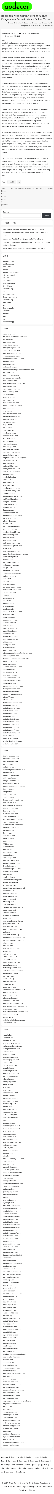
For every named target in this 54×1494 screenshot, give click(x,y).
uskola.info (7, 1285)
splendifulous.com (10, 1214)
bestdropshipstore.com (12, 1142)
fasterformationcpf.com (12, 414)
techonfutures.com (10, 1349)
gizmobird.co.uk (9, 764)
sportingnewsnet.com (11, 488)
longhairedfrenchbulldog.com (15, 458)
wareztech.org (8, 400)
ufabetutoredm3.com (11, 727)
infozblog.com (8, 902)
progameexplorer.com (11, 1420)
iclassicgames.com (10, 441)
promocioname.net (10, 882)
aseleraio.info (8, 598)
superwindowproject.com (13, 970)
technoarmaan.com (10, 1398)
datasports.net (8, 510)
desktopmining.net (10, 995)
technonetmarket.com (11, 1277)
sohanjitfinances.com (11, 678)
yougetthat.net (8, 430)
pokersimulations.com (11, 1206)
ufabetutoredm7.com (11, 730)
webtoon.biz (8, 480)
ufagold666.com (9, 1332)
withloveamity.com (10, 1115)
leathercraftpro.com (10, 637)
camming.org (8, 1051)
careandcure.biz (9, 623)
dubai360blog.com (10, 535)
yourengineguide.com (11, 1368)
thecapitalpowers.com (11, 689)
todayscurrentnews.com (12, 694)
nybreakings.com (10, 1371)
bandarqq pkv (8, 261)
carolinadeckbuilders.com (13, 825)
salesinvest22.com (10, 1313)
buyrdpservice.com (10, 422)
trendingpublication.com (12, 703)
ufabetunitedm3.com (11, 719)
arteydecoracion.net (11, 915)
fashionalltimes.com (11, 1393)
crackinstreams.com (11, 1186)
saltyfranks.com (9, 836)
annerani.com (8, 838)
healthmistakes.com (11, 571)
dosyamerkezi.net (10, 811)
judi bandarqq (8, 264)
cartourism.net (8, 984)
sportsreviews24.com (11, 532)
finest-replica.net (9, 1305)
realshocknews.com (11, 565)
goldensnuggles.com (11, 416)
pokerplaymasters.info (12, 353)
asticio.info (7, 601)
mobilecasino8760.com (12, 948)
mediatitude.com (9, 803)
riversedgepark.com (11, 1060)
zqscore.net (7, 595)
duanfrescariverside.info (12, 1255)
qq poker (43, 1464)
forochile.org (8, 874)
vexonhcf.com (8, 797)
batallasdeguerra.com (11, 863)
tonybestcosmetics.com (12, 1404)
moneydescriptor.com (11, 469)
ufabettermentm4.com (11, 708)
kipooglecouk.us (9, 959)
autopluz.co (7, 792)
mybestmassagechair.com (13, 940)
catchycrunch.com (10, 1065)
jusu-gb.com (8, 339)
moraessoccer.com (10, 871)
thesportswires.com (10, 482)
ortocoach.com (9, 648)
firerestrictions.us (10, 893)
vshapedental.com (10, 1362)
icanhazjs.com (8, 976)
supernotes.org (9, 584)
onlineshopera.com (10, 1093)
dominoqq (7, 302)
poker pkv (7, 267)
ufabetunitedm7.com (11, 722)
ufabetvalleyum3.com (11, 733)
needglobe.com (9, 645)
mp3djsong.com (9, 767)
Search (6, 212)
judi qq (5, 269)
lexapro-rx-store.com (11, 1001)
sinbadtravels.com (10, 394)
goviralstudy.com (9, 982)
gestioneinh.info (9, 1307)
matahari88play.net (10, 466)
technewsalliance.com (12, 1274)
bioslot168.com (9, 1439)
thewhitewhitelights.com (12, 929)
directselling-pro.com (11, 1426)
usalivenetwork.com (11, 375)
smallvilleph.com (9, 858)
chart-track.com (9, 877)
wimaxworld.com (9, 885)
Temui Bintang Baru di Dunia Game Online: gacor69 (4, 196)
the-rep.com (7, 833)
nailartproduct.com (10, 1151)
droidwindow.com (10, 1327)
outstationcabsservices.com (14, 1373)
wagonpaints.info (10, 1288)
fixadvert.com (8, 789)
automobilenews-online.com (14, 1390)
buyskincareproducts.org (13, 1004)
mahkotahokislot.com (11, 543)
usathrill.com (8, 1360)
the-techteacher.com (11, 1387)
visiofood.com (8, 1324)
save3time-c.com (9, 794)
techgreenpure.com (10, 1140)
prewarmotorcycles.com (12, 805)
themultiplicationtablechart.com (15, 1012)
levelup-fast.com (9, 1200)
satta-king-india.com (11, 1170)
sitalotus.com (8, 582)
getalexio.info (8, 609)
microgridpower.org (10, 639)
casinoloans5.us (9, 954)
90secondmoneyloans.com (13, 1159)
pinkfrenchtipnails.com (12, 499)
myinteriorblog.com (10, 1335)
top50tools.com (9, 830)
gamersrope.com (9, 386)
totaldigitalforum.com (11, 1395)
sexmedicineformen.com (12, 667)
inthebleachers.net (10, 998)
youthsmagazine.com (11, 471)
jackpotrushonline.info (12, 378)
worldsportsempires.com (13, 587)
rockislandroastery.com (12, 1423)
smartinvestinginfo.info (12, 1272)
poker (5, 316)
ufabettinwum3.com (10, 716)
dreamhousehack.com (11, 1384)
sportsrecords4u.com (11, 1217)
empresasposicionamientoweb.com (17, 1401)
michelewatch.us (9, 778)
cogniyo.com (8, 626)
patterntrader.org (9, 576)
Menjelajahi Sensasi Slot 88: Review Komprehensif (32, 188)
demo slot (11, 182)
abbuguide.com (9, 1123)
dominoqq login (32, 1457)
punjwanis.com (9, 334)
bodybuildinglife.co (10, 557)
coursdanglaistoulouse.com (14, 770)
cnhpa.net (7, 579)
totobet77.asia (8, 697)
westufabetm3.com (10, 738)
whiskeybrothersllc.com (12, 741)
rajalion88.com (9, 1054)
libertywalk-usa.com (11, 759)
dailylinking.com (9, 1104)
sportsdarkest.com (10, 477)
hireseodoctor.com (10, 1195)
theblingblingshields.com (13, 496)
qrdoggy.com (8, 559)
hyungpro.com (8, 485)
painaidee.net (8, 474)
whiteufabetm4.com (10, 1247)
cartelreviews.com (10, 1145)
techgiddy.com (8, 372)
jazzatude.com (8, 841)
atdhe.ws (6, 932)
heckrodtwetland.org (11, 935)
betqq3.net (7, 951)
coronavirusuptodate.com (13, 1184)
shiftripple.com (9, 670)
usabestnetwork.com (11, 403)
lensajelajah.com (10, 1082)
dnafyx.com (7, 1106)
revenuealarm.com (10, 1428)
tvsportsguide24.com (11, 529)
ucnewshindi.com (10, 381)
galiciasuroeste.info (11, 860)
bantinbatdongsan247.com (13, 359)
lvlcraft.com (7, 1156)
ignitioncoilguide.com (11, 1434)
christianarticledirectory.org (14, 1020)
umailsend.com (9, 408)
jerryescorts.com (9, 518)
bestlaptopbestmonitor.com (14, 921)
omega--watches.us (11, 781)
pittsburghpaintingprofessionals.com (17, 653)
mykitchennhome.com (11, 962)
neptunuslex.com (10, 772)
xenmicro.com (8, 1090)
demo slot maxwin (10, 297)
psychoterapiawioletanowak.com (16, 659)
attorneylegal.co (9, 521)
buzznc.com (7, 1406)
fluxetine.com (8, 946)
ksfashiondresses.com (12, 573)
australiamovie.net (10, 761)
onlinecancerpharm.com (12, 546)
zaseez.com (7, 1062)
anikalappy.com (9, 1250)
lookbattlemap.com (10, 419)
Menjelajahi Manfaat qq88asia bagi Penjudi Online (23, 229)
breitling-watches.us (11, 783)
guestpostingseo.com (11, 348)
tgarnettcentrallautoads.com (14, 786)
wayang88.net (8, 1241)
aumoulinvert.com (10, 965)
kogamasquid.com (10, 1009)
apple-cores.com (9, 987)
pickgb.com (7, 568)
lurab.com (7, 1431)
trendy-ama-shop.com (11, 1318)
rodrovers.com (8, 1164)
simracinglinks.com (10, 808)
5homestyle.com (9, 1023)
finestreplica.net (9, 1261)
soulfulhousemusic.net (12, 681)
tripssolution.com (10, 1167)
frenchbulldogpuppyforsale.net (15, 1006)
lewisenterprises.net (11, 1098)
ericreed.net (8, 943)
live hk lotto (7, 286)
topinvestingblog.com (11, 827)
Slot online (35, 33)
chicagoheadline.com (11, 1049)
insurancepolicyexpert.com (14, 819)
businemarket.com (10, 463)
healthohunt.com (9, 1266)
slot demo (7, 280)
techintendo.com (9, 1137)
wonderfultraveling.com (12, 880)
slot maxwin (17, 1464)
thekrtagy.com (8, 1376)
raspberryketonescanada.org (14, 1354)
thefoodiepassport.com (12, 968)
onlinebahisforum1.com (12, 1046)
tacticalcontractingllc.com (13, 686)
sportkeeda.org (9, 617)
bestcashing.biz (9, 891)
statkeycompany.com (11, 822)
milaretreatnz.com (10, 852)
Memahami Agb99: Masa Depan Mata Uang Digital (23, 239)
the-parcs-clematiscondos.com (15, 337)
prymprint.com (8, 615)
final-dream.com (9, 1302)
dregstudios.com (9, 866)
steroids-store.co (9, 913)
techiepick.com (9, 1340)
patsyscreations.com (11, 1073)
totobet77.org (8, 700)
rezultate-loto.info (10, 1211)
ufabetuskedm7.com (11, 725)
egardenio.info (9, 604)
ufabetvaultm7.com (10, 1230)
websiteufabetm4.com (11, 1244)
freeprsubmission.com (12, 1329)
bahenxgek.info (9, 364)
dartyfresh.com (9, 1095)
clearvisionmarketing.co (12, 1294)
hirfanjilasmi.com (10, 631)
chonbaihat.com (9, 904)
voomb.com (7, 524)
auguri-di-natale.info (11, 775)
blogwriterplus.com (10, 345)
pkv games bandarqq (15, 1472)
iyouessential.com (10, 1112)
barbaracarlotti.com (10, 993)
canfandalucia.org (10, 1365)
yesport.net (7, 425)
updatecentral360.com (12, 590)
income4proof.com (10, 1076)
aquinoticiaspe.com (10, 455)
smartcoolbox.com (10, 675)
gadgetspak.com (9, 1189)
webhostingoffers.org (11, 1129)
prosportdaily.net (9, 1310)
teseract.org (7, 1316)
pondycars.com (9, 1346)
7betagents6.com (10, 1181)
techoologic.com (9, 1351)
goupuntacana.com (10, 1057)
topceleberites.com (10, 1219)
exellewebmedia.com (11, 389)
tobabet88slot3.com (11, 692)
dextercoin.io (8, 1017)
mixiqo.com (7, 642)
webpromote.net (9, 910)
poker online (40, 1468)
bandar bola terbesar (11, 272)
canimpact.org (8, 979)
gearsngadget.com (10, 1192)
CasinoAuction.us (10, 957)
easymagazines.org (11, 628)
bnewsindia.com (9, 1338)
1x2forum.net (8, 1038)
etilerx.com (7, 1258)
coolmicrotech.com (10, 1382)
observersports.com (11, 449)
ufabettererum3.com (11, 705)
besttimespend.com (10, 620)
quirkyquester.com (10, 664)
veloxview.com (8, 736)
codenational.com (10, 1417)
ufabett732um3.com (11, 1283)
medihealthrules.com (11, 1357)
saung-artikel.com (10, 444)
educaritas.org (8, 1079)
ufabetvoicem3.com (10, 1236)
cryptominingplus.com (11, 452)
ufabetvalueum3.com (11, 1228)
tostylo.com (7, 427)
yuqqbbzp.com (9, 1178)
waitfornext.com (9, 1291)
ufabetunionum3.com (11, 1225)
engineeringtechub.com (12, 515)
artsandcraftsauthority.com (13, 1442)
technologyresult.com (11, 1126)
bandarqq (6, 313)
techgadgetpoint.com (11, 526)
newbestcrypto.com (10, 436)
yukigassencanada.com (12, 1173)
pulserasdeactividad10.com (14, 990)
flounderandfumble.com (12, 1263)
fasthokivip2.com (9, 447)
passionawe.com (9, 650)
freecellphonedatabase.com (14, 383)
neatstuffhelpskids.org (12, 869)
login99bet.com (9, 1040)
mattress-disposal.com (12, 551)
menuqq (5, 1457)
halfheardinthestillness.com (14, 937)
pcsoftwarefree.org (10, 1101)
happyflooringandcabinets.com (15, 554)
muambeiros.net (9, 899)
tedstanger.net (8, 1280)
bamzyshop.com (9, 1343)
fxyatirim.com (8, 1120)
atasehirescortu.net (10, 513)
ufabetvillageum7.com (12, 1233)
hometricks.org (9, 634)
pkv (4, 305)
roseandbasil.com (10, 926)
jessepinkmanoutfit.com (12, 405)
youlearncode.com (10, 1118)
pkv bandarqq (8, 322)
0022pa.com (8, 844)
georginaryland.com (11, 924)
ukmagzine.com (9, 397)
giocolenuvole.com (10, 1109)
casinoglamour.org (10, 1015)
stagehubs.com (9, 1035)
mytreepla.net (8, 1203)
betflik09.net (8, 1084)
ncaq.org (6, 1087)
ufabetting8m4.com (10, 1222)
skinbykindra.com (10, 1412)
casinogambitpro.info (11, 350)
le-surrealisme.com (10, 814)
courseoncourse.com (11, 356)
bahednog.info (8, 361)
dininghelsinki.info (10, 1252)
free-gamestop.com (10, 392)
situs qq (6, 278)
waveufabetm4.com (10, 1239)
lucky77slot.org (9, 537)
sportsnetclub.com (10, 433)
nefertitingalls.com (10, 1071)
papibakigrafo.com (10, 973)
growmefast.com (9, 540)
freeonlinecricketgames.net (14, 888)
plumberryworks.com (11, 656)
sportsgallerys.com (10, 504)
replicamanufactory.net (12, 1208)
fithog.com (7, 918)
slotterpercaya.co (10, 672)
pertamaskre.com (10, 367)
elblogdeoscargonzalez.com (14, 907)
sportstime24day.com (11, 491)
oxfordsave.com (9, 438)
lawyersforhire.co (10, 460)
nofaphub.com (8, 1068)
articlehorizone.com (11, 1175)
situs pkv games (8, 1468)
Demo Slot (26, 33)
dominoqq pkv (8, 308)
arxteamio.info (8, 606)
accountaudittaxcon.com (12, 612)
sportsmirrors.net (10, 507)
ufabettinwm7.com (10, 714)
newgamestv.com (10, 502)
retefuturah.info (9, 1269)
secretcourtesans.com (11, 1043)
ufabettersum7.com (10, 711)
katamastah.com (9, 593)
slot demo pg (8, 289)
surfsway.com (8, 1148)
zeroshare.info (8, 847)
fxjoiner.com (8, 1409)
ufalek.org (7, 548)
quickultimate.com (10, 661)
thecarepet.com (9, 342)
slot (19, 182)
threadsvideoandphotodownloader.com (18, 370)
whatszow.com (8, 1131)
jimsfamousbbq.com (11, 756)
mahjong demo (9, 283)
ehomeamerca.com (10, 1134)
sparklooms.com (9, 683)
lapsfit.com (7, 1197)
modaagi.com (8, 855)
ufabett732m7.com (10, 1321)
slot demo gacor (9, 294)
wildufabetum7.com (10, 744)
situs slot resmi (9, 275)
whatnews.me (8, 1299)
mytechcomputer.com (11, 1437)
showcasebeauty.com (11, 816)
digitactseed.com (10, 1153)
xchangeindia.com (10, 1379)
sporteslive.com (9, 493)
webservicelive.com (11, 1445)
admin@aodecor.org (10, 33)
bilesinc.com (8, 849)
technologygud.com (11, 562)
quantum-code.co (10, 1296)
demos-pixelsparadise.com (14, 800)
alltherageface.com (10, 1415)
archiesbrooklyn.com (11, 896)
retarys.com (7, 411)
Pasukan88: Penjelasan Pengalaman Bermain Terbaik (24, 248)
